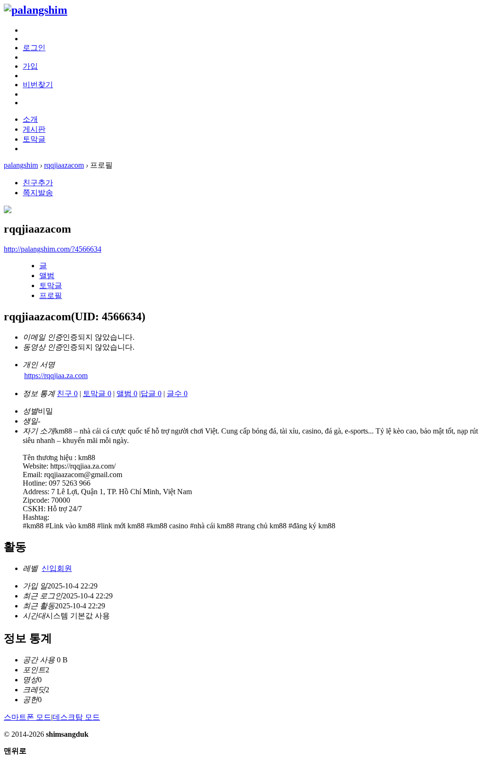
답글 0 (151, 393)
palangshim (21, 165)
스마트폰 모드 (27, 717)
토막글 (34, 139)
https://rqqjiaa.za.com (56, 375)
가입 (30, 66)
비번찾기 (38, 85)
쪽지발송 (38, 193)
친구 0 (67, 393)
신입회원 (57, 568)
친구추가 (38, 183)
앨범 (46, 275)
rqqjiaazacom (64, 165)
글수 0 (177, 393)
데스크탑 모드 (76, 717)
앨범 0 (127, 393)
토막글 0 (97, 393)
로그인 (34, 48)
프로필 (50, 295)
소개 (30, 119)
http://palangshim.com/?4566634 (52, 249)
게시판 (34, 129)
